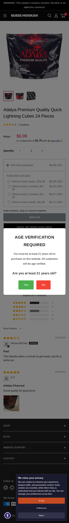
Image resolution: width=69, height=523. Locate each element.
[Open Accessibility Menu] (7, 515)
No (43, 284)
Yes (26, 284)
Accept (41, 501)
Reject (41, 515)
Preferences (42, 508)
